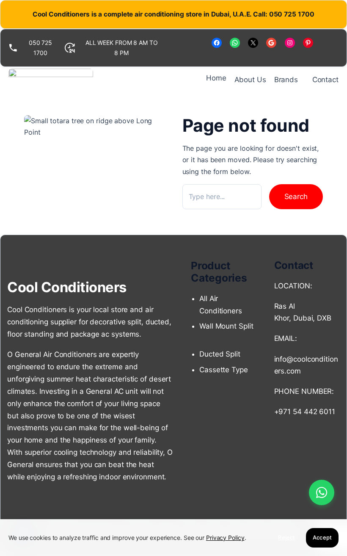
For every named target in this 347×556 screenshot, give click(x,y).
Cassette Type (223, 369)
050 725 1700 (40, 47)
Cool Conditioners (67, 287)
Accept (322, 537)
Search (296, 196)
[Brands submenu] (302, 80)
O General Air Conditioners (51, 354)
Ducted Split (219, 354)
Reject (286, 537)
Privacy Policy (225, 537)
